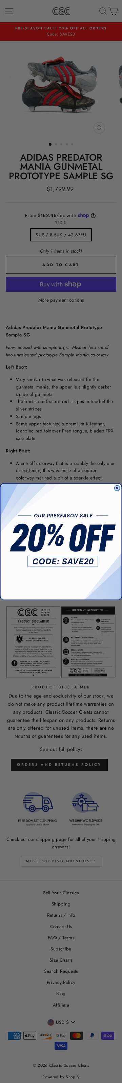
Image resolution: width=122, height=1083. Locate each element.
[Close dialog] (117, 488)
